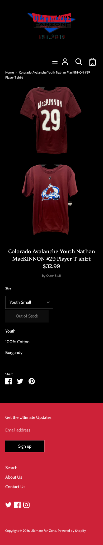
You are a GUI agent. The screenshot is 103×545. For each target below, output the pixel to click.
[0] (92, 59)
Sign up (24, 446)
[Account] (65, 59)
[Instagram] (26, 504)
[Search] (78, 59)
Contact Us (15, 486)
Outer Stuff (53, 276)
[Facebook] (17, 504)
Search (11, 467)
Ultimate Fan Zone (43, 531)
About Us (13, 477)
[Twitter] (8, 504)
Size (8, 288)
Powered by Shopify (72, 531)
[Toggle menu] (55, 61)
